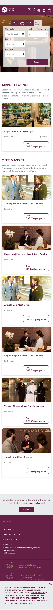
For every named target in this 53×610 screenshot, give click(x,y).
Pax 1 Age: (9, 39)
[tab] (14, 23)
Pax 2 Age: (9, 49)
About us (7, 521)
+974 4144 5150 (12, 550)
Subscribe (26, 509)
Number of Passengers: (37, 29)
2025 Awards (8, 529)
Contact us (7, 544)
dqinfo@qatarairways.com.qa (28, 548)
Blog (5, 526)
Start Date (9, 29)
